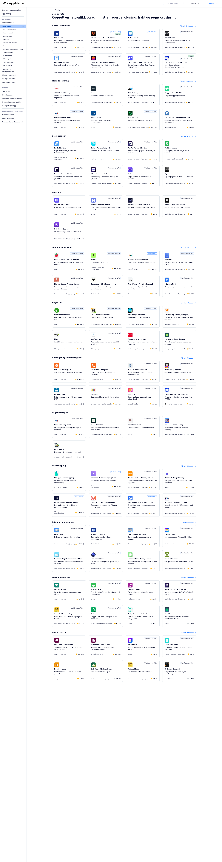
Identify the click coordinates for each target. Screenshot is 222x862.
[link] (13, 10)
